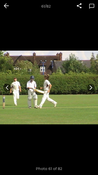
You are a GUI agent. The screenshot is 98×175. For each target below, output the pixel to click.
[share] (79, 6)
